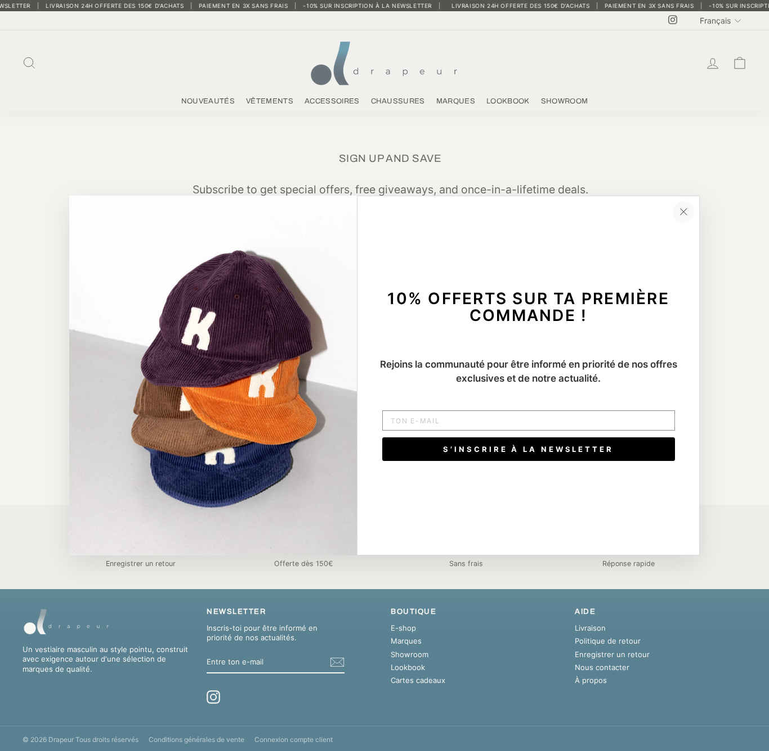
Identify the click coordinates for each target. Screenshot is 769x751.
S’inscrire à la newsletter (528, 449)
